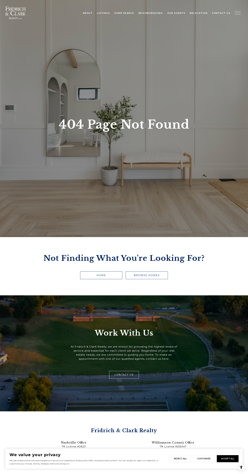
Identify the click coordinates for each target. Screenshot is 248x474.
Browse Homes (147, 275)
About (88, 13)
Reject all (180, 458)
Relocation (199, 13)
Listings (103, 13)
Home (101, 275)
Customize (204, 458)
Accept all (227, 458)
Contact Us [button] (124, 374)
